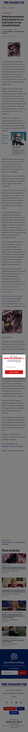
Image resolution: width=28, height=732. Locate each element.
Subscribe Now (14, 372)
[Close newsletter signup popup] (22, 357)
